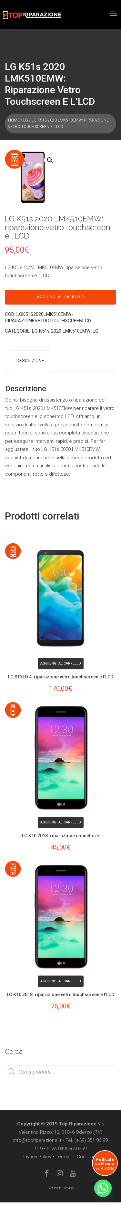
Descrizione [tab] (30, 360)
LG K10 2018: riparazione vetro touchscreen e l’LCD (60, 994)
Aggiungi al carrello (60, 297)
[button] (50, 160)
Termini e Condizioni (77, 1157)
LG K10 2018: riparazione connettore (60, 835)
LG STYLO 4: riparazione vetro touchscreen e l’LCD (60, 676)
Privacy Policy (36, 1157)
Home (14, 120)
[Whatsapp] (103, 1188)
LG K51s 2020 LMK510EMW (61, 331)
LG (25, 120)
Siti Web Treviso (61, 1188)
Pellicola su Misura (105, 1164)
